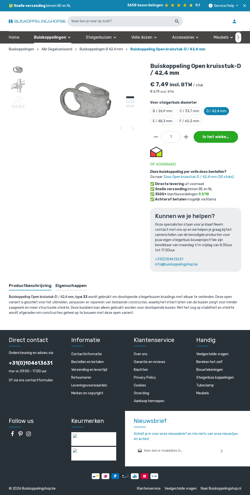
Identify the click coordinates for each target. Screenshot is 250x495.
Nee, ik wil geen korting (79, 283)
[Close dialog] (217, 200)
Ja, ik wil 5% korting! (78, 267)
